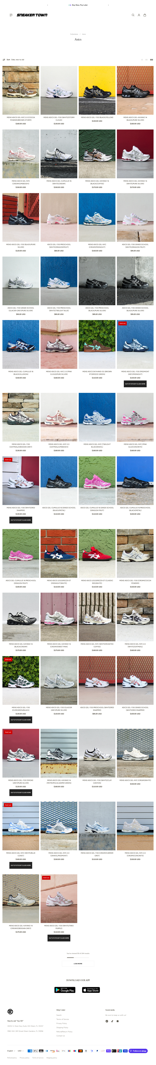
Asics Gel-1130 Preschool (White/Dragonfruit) (59, 245)
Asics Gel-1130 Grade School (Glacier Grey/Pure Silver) (21, 309)
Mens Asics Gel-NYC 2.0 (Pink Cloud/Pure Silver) (59, 373)
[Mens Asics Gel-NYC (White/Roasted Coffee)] (97, 617)
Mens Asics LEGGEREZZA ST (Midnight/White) (59, 582)
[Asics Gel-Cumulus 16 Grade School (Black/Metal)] (59, 480)
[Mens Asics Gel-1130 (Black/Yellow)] (97, 90)
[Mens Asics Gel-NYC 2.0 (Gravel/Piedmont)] (59, 826)
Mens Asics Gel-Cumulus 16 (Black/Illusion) (20, 373)
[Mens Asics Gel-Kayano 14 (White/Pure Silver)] (135, 153)
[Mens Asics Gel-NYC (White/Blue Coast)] (20, 826)
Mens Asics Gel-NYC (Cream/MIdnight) (97, 245)
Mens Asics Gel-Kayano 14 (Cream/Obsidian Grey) (21, 927)
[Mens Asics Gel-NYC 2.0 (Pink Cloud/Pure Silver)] (59, 344)
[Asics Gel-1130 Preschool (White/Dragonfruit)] (59, 217)
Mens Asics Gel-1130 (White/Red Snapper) (21, 509)
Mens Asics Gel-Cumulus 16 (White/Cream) (59, 182)
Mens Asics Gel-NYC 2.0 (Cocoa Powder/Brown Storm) (21, 118)
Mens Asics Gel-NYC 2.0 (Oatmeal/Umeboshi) (59, 445)
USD (19, 1051)
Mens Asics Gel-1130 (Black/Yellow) (97, 117)
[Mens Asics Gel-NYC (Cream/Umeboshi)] (20, 153)
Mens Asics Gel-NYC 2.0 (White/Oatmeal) (135, 645)
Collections (74, 34)
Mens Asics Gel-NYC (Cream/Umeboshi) (21, 182)
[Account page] (139, 15)
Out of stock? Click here (135, 384)
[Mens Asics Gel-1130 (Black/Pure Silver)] (20, 217)
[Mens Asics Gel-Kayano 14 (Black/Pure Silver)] (135, 90)
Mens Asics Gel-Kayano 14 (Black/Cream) (21, 645)
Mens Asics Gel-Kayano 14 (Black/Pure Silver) (135, 118)
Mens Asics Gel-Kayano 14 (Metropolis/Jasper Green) (59, 781)
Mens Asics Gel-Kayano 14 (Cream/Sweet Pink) (59, 645)
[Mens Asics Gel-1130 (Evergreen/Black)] (20, 680)
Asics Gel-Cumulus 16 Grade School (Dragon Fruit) (97, 509)
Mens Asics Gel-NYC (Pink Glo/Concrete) (135, 445)
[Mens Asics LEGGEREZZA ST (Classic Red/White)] (97, 553)
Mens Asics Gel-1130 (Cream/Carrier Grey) (97, 854)
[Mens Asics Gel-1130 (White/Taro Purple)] (59, 898)
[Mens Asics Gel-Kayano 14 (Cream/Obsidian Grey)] (20, 898)
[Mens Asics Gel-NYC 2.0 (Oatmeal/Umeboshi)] (59, 417)
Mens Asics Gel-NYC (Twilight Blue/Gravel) (97, 445)
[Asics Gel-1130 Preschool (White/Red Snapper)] (97, 680)
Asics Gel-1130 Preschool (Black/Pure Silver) (97, 309)
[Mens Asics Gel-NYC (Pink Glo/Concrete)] (135, 417)
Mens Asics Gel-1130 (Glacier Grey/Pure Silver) (59, 708)
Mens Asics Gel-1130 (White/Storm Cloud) (59, 118)
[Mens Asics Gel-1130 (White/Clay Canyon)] (97, 753)
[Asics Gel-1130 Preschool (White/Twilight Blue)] (59, 281)
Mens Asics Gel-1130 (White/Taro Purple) (59, 927)
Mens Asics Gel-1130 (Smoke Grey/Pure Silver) (20, 781)
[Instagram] (107, 1021)
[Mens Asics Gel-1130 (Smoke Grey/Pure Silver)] (20, 753)
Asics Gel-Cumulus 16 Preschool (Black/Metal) (135, 509)
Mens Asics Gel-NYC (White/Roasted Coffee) (97, 645)
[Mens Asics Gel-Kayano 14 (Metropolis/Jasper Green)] (59, 753)
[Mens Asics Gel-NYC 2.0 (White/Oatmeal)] (135, 617)
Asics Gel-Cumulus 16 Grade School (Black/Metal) (59, 509)
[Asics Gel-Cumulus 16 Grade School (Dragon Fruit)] (97, 480)
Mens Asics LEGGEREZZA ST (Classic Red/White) (97, 582)
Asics (84, 34)
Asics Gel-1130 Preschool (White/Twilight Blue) (59, 309)
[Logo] (32, 15)
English (10, 1051)
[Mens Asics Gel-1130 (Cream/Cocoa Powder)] (135, 553)
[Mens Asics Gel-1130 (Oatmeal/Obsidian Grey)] (20, 417)
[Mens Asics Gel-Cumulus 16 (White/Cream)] (59, 153)
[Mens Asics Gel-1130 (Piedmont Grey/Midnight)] (135, 344)
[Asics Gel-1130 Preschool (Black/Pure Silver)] (97, 281)
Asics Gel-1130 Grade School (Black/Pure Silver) (135, 309)
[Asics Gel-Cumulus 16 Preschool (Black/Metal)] (135, 480)
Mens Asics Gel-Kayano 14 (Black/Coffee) (97, 182)
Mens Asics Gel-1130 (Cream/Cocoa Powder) (135, 582)
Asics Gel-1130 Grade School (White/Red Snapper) (135, 708)
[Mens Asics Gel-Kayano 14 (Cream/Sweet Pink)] (59, 617)
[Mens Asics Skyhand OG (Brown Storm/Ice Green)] (97, 344)
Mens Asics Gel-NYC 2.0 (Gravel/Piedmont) (59, 854)
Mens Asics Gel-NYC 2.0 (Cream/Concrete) (135, 854)
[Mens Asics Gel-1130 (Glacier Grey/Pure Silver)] (59, 680)
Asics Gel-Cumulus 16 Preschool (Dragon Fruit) (21, 582)
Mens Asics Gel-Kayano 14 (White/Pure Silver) (135, 182)
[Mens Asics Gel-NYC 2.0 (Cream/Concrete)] (135, 826)
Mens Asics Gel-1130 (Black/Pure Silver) (20, 245)
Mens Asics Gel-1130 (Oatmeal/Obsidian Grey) (21, 445)
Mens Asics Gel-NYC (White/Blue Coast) (20, 854)
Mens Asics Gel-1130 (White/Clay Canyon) (97, 781)
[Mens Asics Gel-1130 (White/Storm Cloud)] (59, 90)
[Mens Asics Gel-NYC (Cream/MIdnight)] (97, 217)
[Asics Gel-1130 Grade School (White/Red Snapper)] (135, 680)
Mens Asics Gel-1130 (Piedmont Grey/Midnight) (135, 373)
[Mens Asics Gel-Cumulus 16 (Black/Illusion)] (20, 344)
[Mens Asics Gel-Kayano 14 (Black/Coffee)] (97, 153)
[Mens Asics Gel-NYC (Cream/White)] (135, 753)
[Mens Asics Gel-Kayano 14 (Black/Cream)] (20, 617)
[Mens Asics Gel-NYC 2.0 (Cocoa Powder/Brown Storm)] (20, 90)
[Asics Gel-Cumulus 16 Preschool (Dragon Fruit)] (20, 553)
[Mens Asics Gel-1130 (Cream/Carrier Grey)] (97, 826)
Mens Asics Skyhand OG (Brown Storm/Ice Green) (97, 373)
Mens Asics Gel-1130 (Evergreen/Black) (21, 708)
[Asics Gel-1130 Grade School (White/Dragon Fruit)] (135, 217)
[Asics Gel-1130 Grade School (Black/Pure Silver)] (135, 281)
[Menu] (11, 15)
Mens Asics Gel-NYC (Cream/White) (135, 780)
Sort (15, 59)
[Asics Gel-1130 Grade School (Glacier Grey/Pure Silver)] (20, 281)
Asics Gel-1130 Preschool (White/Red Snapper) (97, 708)
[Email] (117, 1021)
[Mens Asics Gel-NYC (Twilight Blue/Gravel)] (97, 417)
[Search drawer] (133, 15)
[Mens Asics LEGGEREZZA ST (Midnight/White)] (59, 553)
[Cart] (145, 15)
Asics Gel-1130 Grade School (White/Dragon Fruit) (135, 245)
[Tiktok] (112, 1021)
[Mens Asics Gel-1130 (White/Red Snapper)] (20, 480)
